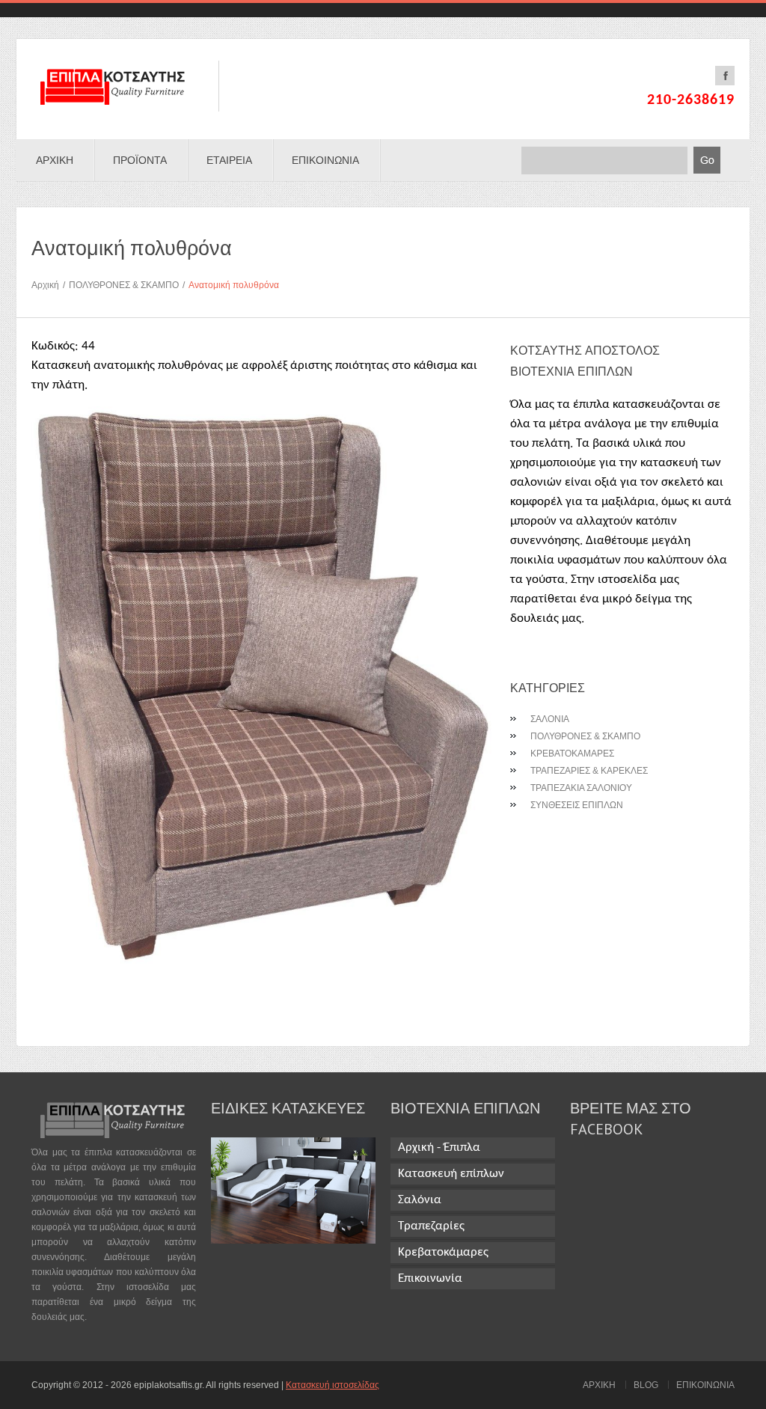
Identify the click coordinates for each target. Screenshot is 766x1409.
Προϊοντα (140, 160)
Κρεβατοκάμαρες (443, 1252)
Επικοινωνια (325, 160)
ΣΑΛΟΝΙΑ (549, 719)
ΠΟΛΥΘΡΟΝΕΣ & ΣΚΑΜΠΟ (127, 285)
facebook (725, 75)
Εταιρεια (229, 160)
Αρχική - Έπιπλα (439, 1147)
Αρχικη (54, 160)
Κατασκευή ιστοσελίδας (332, 1385)
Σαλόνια (419, 1199)
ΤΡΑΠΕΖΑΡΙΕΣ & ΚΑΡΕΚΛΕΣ (589, 770)
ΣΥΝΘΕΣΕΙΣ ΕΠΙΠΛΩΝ (576, 805)
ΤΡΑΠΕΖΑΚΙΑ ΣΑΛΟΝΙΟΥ (581, 788)
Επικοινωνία (430, 1278)
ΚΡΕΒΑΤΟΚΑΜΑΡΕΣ (572, 753)
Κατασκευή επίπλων (451, 1173)
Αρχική (48, 285)
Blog (646, 1385)
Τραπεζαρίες (431, 1226)
